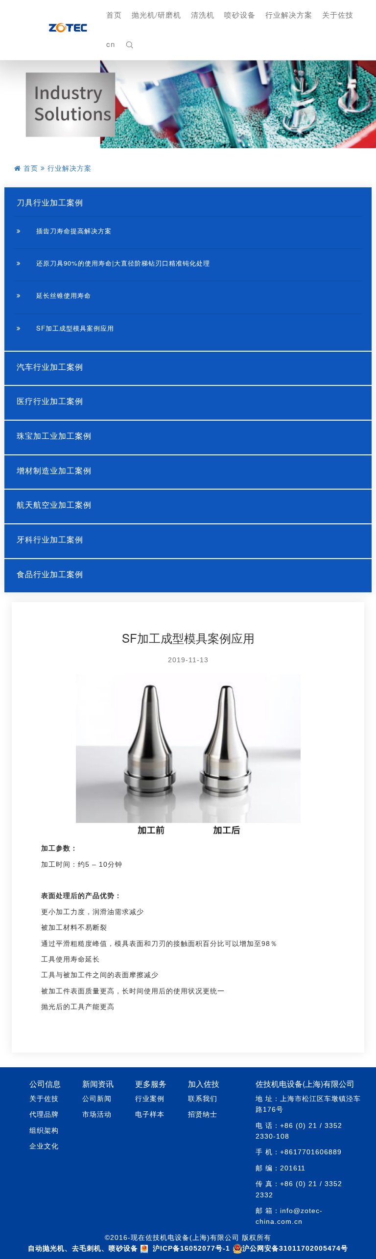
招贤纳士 (202, 1114)
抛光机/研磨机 (156, 14)
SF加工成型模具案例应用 (74, 328)
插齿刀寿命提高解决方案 (73, 230)
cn (110, 44)
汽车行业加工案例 (50, 366)
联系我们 (202, 1098)
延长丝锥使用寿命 (62, 295)
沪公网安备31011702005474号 (295, 1248)
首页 (114, 14)
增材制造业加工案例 (54, 470)
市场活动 (97, 1114)
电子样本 (149, 1114)
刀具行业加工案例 (50, 202)
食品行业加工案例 (50, 574)
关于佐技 (337, 14)
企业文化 (44, 1146)
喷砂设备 (240, 14)
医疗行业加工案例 (50, 400)
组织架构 (44, 1130)
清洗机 (202, 14)
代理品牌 (44, 1114)
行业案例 (149, 1098)
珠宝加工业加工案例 (54, 435)
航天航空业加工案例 (54, 504)
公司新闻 (97, 1098)
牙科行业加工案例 (50, 539)
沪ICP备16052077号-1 (191, 1248)
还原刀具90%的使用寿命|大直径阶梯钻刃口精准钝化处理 (122, 263)
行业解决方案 (288, 14)
